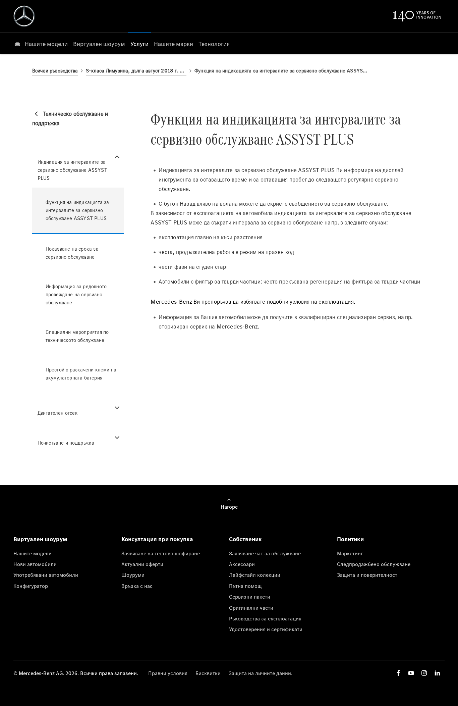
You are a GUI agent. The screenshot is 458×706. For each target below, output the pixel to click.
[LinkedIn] (437, 673)
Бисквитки (208, 673)
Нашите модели (32, 553)
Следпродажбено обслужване (373, 564)
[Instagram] (424, 673)
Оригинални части (251, 607)
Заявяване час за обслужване (265, 553)
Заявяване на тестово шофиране (160, 553)
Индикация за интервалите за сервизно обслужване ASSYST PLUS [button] (72, 170)
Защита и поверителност (367, 574)
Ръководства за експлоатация (265, 618)
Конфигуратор (30, 586)
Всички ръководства (55, 70)
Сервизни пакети (249, 596)
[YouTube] (411, 673)
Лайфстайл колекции (254, 574)
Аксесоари (242, 564)
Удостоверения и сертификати (265, 629)
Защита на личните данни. (260, 673)
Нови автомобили (35, 564)
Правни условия (167, 673)
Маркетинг (350, 553)
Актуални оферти (142, 564)
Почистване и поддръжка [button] (66, 442)
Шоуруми (133, 574)
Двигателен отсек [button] (58, 412)
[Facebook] (398, 673)
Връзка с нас (137, 586)
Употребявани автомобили (45, 574)
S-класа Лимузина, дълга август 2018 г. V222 (136, 70)
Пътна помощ (245, 586)
